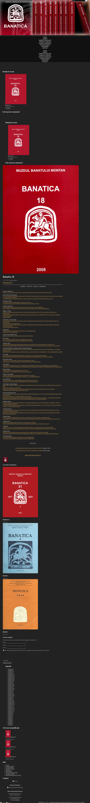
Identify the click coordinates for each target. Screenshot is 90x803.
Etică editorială (45, 45)
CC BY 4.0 (81, 802)
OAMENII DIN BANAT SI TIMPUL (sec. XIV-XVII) (15, 370)
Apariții (45, 38)
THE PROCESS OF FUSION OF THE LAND (45, 428)
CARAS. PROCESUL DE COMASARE (44, 427)
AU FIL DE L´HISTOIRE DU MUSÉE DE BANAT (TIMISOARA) (18, 438)
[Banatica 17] (5, 462)
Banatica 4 (5, 631)
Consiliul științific (45, 41)
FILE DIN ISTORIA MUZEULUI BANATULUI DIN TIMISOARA (18, 437)
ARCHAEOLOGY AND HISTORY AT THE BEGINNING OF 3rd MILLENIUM (22, 361)
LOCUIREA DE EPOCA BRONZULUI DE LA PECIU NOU (17, 302)
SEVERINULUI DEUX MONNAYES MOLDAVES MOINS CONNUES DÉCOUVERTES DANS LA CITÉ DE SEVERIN (28, 356)
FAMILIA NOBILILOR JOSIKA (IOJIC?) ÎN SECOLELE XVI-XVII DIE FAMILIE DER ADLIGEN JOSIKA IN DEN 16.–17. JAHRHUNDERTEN (21, 376)
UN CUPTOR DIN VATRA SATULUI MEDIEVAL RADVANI (17, 339)
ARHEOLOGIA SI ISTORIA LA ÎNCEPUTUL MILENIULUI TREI (18, 360)
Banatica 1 (5, 575)
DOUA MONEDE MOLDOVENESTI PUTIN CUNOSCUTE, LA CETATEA (21, 355)
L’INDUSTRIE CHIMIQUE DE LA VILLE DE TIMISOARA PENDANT (20, 423)
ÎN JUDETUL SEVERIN (42, 432)
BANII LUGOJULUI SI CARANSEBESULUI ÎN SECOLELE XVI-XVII (20, 380)
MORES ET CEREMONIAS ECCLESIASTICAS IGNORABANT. (18, 385)
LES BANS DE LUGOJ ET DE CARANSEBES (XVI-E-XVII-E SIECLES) (20, 381)
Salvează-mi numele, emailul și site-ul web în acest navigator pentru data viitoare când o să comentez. (26, 650)
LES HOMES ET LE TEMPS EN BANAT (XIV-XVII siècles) (17, 371)
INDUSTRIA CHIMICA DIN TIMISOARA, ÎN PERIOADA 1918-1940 (19, 422)
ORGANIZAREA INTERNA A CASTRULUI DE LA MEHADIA (18, 321)
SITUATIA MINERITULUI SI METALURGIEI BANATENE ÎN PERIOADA (21, 394)
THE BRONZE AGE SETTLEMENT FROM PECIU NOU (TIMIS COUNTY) (21, 303)
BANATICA (41, 802)
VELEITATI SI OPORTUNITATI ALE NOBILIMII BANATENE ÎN (19, 365)
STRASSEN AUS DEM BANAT (10, 332)
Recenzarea (45, 46)
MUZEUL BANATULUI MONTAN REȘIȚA (60, 802)
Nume (4, 642)
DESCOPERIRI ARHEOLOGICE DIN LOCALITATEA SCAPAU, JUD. (20, 307)
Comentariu (5, 660)
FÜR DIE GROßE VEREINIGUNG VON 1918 (48, 419)
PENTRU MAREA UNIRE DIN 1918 (41, 417)
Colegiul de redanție (10, 769)
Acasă (45, 37)
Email (4, 645)
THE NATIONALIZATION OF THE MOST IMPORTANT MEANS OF (20, 433)
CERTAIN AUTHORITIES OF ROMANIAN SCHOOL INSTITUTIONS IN (21, 412)
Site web (5, 647)
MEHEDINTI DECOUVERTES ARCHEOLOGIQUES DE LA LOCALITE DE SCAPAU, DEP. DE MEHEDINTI (26, 308)
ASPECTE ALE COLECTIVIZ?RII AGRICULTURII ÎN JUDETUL (19, 427)
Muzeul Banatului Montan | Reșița (13, 775)
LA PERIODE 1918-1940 (43, 423)
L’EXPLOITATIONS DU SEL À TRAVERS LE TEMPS (29, 450)
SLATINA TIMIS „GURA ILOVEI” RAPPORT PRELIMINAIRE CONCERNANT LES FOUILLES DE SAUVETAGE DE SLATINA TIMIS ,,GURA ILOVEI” (31, 345)
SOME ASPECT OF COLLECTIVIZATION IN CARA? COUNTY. (18, 428)
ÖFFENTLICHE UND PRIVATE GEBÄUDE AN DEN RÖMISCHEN (19, 331)
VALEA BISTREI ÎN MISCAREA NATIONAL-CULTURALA (17, 417)
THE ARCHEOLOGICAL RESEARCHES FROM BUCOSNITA (18, 335)
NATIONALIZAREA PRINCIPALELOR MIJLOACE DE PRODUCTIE (20, 432)
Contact (45, 48)
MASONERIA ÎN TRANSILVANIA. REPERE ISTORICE (28, 448)
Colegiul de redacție (45, 43)
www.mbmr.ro (16, 800)
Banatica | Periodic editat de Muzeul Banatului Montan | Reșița (26, 2)
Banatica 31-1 (6, 519)
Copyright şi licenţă (10, 774)
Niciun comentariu (13, 280)
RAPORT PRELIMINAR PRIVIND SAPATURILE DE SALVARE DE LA (20, 344)
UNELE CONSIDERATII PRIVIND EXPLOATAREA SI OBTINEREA (19, 312)
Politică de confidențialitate (12, 772)
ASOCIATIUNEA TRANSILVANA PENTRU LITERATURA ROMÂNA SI (20, 402)
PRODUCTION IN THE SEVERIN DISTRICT (48, 433)
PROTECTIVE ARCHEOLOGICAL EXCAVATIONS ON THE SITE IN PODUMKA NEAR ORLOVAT (27, 292)
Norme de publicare (45, 40)
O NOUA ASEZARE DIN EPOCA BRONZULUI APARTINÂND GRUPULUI (21, 296)
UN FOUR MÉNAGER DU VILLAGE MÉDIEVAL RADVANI (18, 340)
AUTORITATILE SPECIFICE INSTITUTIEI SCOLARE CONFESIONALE (20, 410)
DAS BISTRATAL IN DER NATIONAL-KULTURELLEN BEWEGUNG (20, 419)
